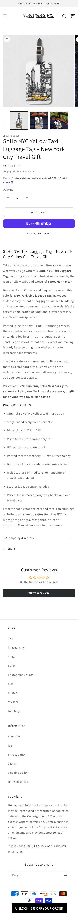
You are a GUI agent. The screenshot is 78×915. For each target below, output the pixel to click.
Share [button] (11, 548)
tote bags (14, 711)
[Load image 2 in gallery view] (39, 120)
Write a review (38, 593)
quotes (12, 693)
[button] (5, 16)
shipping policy (18, 772)
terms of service (18, 782)
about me (14, 736)
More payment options (39, 233)
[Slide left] (4, 121)
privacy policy (16, 754)
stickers (13, 702)
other (11, 666)
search (12, 763)
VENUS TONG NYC (38, 846)
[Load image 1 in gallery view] (19, 120)
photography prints (20, 675)
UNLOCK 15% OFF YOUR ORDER (39, 908)
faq (10, 745)
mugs (11, 656)
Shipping (7, 171)
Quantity (8, 189)
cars (10, 638)
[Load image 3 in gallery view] (59, 120)
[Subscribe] (65, 875)
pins (10, 684)
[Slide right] (73, 121)
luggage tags (16, 647)
